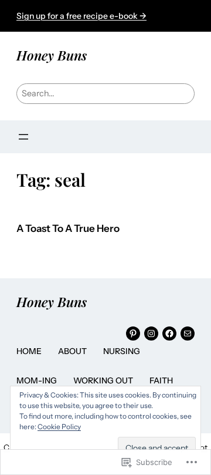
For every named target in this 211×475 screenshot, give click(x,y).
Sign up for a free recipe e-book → (81, 16)
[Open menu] (23, 137)
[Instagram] (151, 333)
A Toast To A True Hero (68, 228)
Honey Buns (51, 55)
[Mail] (188, 333)
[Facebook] (169, 333)
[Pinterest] (133, 333)
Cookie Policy (59, 426)
